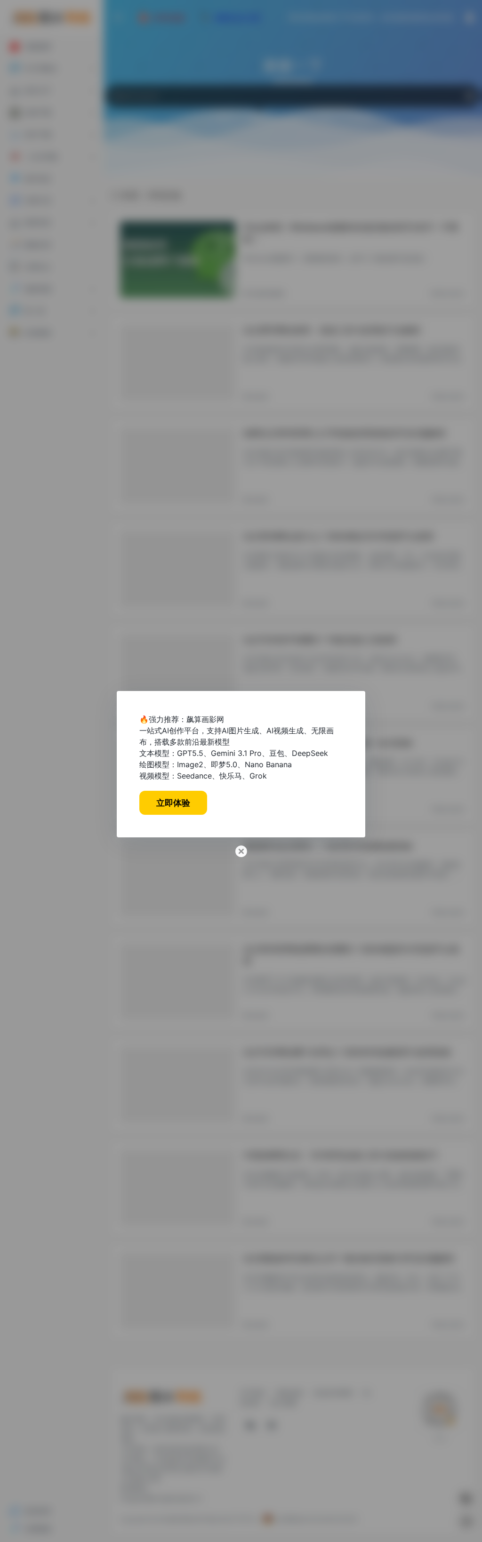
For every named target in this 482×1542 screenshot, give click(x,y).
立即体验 (173, 803)
